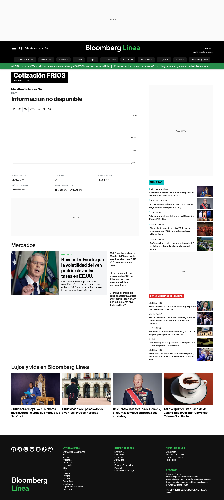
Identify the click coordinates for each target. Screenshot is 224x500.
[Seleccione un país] (46, 48)
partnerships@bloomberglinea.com (182, 476)
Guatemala (67, 489)
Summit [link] (78, 59)
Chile (65, 468)
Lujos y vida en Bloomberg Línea (50, 367)
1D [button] (14, 109)
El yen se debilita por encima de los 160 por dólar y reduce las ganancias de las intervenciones (153, 66)
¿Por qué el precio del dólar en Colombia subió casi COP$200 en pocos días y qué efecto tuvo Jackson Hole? (123, 299)
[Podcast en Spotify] (50, 449)
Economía (119, 452)
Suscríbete (171, 452)
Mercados (23, 245)
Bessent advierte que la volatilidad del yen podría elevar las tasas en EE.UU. (82, 268)
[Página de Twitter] (19, 449)
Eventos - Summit (174, 474)
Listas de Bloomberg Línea (126, 470)
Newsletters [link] (46, 59)
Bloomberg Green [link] (200, 59)
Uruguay (66, 478)
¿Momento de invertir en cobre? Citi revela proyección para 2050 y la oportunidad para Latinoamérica (169, 231)
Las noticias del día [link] (25, 59)
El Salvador (68, 484)
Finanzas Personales (123, 465)
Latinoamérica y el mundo (74, 452)
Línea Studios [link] (146, 59)
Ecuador (67, 473)
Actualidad (119, 460)
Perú (65, 470)
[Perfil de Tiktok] (44, 449)
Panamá (66, 476)
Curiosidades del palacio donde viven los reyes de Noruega (83, 411)
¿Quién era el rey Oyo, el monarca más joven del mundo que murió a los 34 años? (35, 412)
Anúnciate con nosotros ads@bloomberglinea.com (188, 479)
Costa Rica (68, 481)
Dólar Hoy (119, 457)
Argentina (67, 460)
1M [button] (19, 109)
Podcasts (118, 468)
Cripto (117, 462)
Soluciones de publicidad (177, 485)
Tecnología (171, 460)
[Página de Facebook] (13, 449)
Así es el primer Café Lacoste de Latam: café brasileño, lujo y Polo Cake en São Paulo (186, 412)
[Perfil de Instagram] (32, 449)
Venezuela (67, 465)
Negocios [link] (164, 59)
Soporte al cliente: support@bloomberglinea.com (188, 482)
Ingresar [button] (209, 48)
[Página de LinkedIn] (38, 449)
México (66, 457)
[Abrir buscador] (20, 48)
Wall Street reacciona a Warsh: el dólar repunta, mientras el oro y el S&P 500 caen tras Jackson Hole (123, 259)
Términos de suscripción (177, 457)
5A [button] (49, 109)
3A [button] (44, 109)
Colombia (67, 462)
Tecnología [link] (128, 59)
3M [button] (25, 109)
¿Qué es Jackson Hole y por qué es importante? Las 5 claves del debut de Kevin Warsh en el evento (172, 246)
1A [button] (38, 109)
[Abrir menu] (14, 48)
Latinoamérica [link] (109, 59)
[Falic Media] (194, 52)
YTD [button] (32, 109)
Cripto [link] (92, 59)
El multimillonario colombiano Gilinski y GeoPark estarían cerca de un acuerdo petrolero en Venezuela (172, 320)
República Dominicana (73, 486)
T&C (168, 462)
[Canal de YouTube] (25, 449)
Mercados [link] (63, 59)
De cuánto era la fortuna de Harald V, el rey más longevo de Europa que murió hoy (137, 412)
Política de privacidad (175, 454)
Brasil (65, 454)
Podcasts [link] (180, 59)
